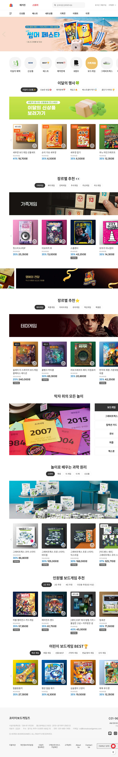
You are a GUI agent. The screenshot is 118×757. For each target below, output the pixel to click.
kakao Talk (110, 733)
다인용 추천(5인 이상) (85, 584)
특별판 (98, 307)
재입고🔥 (74, 89)
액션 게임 (35, 652)
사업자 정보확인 (41, 746)
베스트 (35, 13)
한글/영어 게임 (88, 652)
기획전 (62, 13)
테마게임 (39, 307)
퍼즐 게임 (47, 652)
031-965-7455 (64, 729)
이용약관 (12, 745)
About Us (78, 746)
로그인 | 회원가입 (100, 5)
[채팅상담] (113, 746)
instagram (115, 733)
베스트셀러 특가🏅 (89, 89)
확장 (59, 473)
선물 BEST (59, 652)
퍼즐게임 (51, 307)
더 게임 (68, 473)
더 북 (78, 473)
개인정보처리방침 (26, 745)
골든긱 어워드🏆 (108, 89)
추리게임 (74, 185)
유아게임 (76, 307)
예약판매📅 (60, 89)
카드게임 (97, 185)
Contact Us (89, 746)
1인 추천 (46, 584)
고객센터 (111, 5)
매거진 (22, 5)
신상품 (22, 13)
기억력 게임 (73, 652)
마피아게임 (63, 307)
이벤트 (75, 13)
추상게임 (85, 185)
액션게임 (87, 307)
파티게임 (51, 185)
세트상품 (49, 13)
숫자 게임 (102, 652)
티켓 (87, 13)
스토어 (35, 5)
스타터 (50, 473)
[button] (4, 34)
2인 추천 (58, 584)
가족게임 (39, 185)
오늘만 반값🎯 (46, 89)
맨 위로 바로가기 (113, 752)
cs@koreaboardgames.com (90, 729)
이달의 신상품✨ (29, 89)
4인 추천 (69, 584)
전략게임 (62, 185)
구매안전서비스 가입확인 (54, 746)
